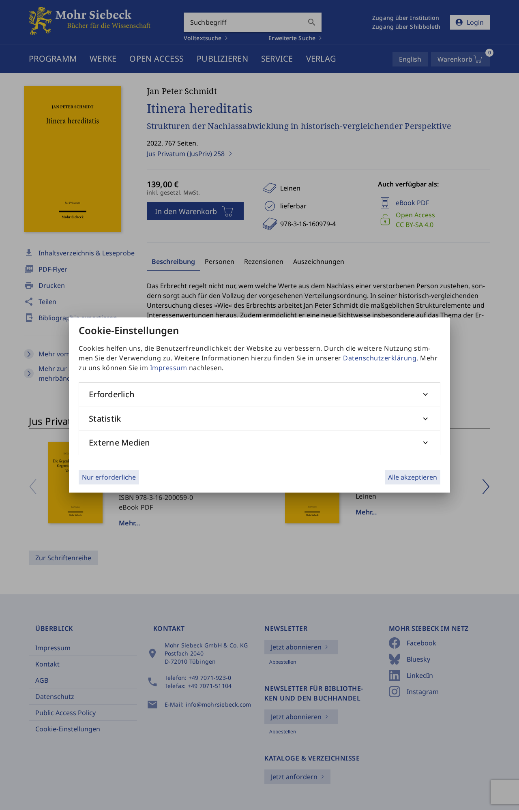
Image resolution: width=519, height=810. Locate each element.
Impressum (168, 367)
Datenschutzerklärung (379, 358)
